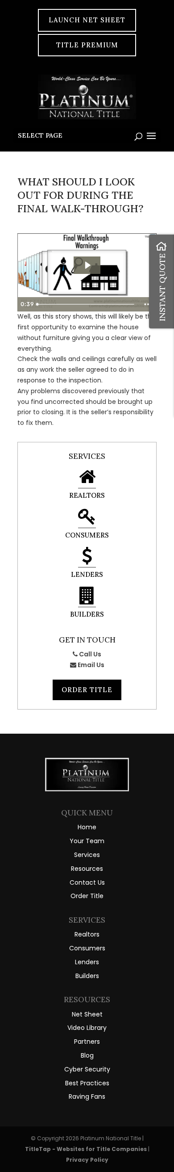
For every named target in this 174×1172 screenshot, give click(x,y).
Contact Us (87, 882)
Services (87, 854)
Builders (87, 614)
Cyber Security (87, 1069)
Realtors (87, 495)
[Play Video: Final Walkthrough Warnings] (87, 265)
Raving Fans (87, 1096)
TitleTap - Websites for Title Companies (86, 1149)
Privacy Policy (87, 1160)
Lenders (87, 574)
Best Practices (87, 1083)
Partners (87, 1041)
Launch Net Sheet (87, 20)
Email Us (90, 664)
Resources (87, 868)
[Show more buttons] (148, 304)
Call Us (89, 654)
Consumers (87, 535)
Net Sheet (87, 1014)
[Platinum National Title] (86, 789)
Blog (87, 1055)
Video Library (87, 1027)
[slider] (86, 304)
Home (87, 827)
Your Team (87, 840)
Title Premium (87, 45)
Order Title (87, 689)
